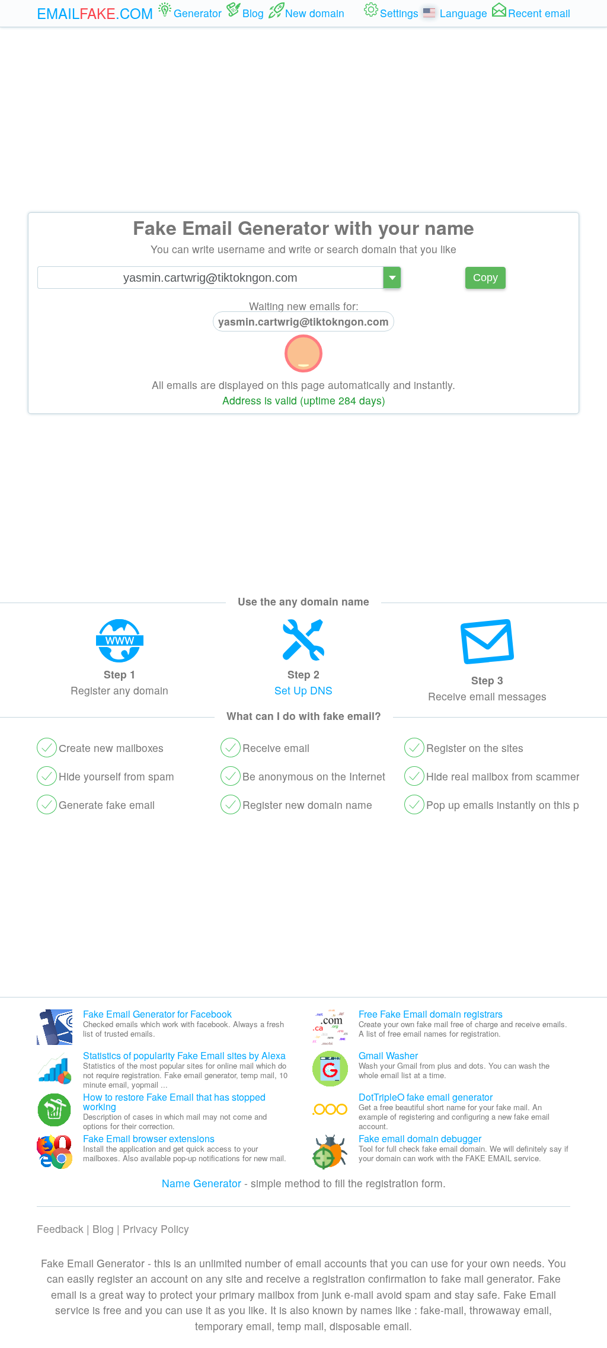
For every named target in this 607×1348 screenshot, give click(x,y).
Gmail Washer (388, 1055)
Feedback (60, 1228)
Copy (485, 277)
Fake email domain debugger (420, 1138)
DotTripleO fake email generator (426, 1097)
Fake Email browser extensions (149, 1138)
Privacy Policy (156, 1228)
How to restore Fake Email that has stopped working (174, 1101)
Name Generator (201, 1182)
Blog (103, 1228)
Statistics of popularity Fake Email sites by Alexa (184, 1055)
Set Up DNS (303, 690)
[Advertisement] (303, 120)
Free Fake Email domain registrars (431, 1014)
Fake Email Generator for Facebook (157, 1014)
